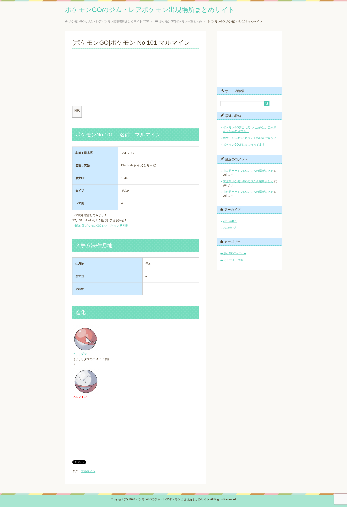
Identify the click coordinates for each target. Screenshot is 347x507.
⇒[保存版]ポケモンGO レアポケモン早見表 (100, 225)
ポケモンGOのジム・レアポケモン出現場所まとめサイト (150, 9)
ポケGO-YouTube (234, 253)
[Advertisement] (135, 80)
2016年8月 (230, 221)
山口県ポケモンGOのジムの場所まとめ (248, 170)
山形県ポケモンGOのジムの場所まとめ (248, 191)
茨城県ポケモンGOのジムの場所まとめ (248, 181)
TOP (108, 21)
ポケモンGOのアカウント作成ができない (249, 137)
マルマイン (88, 471)
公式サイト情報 (233, 260)
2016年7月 (230, 227)
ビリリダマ (79, 353)
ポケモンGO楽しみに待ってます (244, 144)
